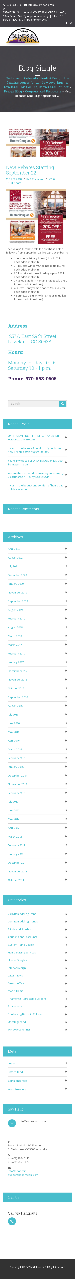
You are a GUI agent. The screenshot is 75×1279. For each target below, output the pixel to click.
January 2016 (16, 767)
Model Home (15, 991)
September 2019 (18, 601)
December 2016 (17, 671)
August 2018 (15, 627)
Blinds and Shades (19, 929)
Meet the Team (17, 983)
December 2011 (17, 862)
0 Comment (37, 179)
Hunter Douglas (17, 960)
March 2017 (15, 645)
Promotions (15, 1006)
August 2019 (15, 610)
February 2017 (16, 653)
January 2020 (16, 583)
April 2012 (14, 828)
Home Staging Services (22, 952)
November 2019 (17, 592)
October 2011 (16, 880)
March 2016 (15, 749)
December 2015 (17, 775)
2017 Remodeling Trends (23, 921)
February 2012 (16, 845)
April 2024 (14, 549)
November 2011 (17, 871)
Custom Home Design (21, 944)
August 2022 (15, 557)
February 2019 (16, 618)
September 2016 (18, 697)
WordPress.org (17, 1089)
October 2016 (16, 688)
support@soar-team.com (23, 1175)
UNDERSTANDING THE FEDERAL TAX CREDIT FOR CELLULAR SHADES (33, 437)
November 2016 (17, 679)
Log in (11, 1063)
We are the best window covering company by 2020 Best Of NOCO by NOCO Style (36, 475)
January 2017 (16, 662)
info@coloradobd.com (41, 5)
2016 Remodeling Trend (22, 914)
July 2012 (13, 801)
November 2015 (17, 784)
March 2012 (15, 836)
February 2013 (16, 793)
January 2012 (16, 854)
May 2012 (13, 819)
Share (17, 183)
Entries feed (15, 1072)
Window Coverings (19, 1029)
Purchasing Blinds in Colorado (26, 1014)
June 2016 (14, 723)
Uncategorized (17, 1022)
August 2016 (15, 706)
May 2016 (13, 732)
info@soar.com (17, 1171)
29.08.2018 (15, 179)
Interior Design (17, 968)
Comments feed (17, 1081)
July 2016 (13, 714)
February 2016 (16, 758)
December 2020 (17, 575)
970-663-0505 (14, 5)
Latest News (15, 975)
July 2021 (13, 566)
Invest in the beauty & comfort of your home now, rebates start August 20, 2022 (34, 450)
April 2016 (14, 740)
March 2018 (15, 636)
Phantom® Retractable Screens (27, 998)
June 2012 (14, 810)
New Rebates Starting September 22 (30, 170)
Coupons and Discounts (22, 937)
